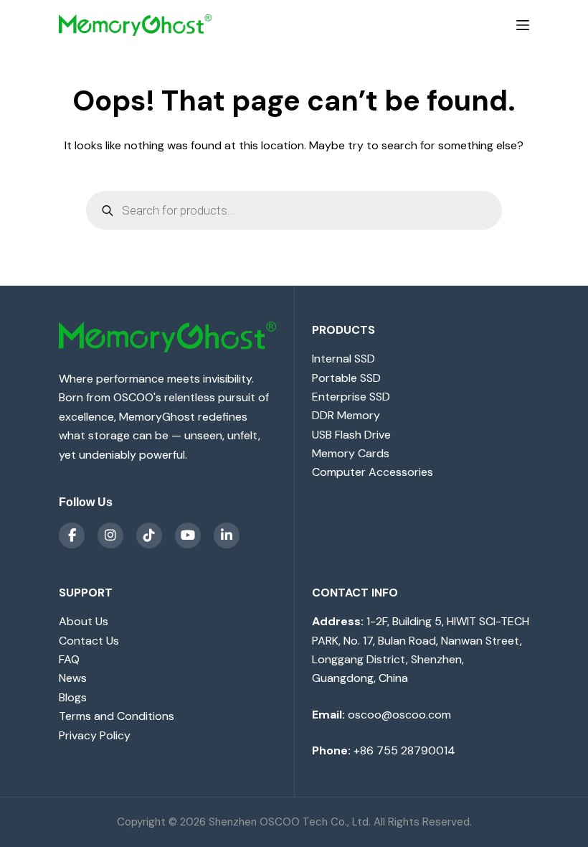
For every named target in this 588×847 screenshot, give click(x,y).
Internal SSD (343, 358)
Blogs (73, 697)
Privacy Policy (95, 735)
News (73, 677)
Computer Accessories (372, 471)
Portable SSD (346, 377)
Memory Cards (350, 453)
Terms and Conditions (116, 716)
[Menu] (522, 25)
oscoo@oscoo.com (399, 714)
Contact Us (89, 640)
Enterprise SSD (351, 396)
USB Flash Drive (351, 434)
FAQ (69, 659)
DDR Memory (346, 415)
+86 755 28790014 (404, 750)
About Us (83, 621)
